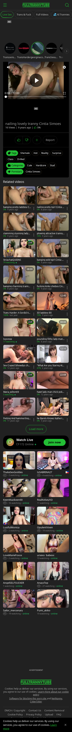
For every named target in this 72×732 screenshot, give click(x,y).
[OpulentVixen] (53, 519)
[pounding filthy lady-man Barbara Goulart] (53, 330)
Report (50, 140)
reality (44, 153)
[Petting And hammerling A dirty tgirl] (19, 410)
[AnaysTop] (53, 575)
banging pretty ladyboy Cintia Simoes (16, 207)
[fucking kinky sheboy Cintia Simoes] (53, 277)
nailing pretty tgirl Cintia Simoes (50, 207)
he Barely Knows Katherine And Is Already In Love (50, 418)
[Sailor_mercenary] (19, 602)
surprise (56, 153)
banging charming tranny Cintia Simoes (16, 286)
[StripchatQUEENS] (19, 251)
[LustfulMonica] (19, 519)
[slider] (36, 96)
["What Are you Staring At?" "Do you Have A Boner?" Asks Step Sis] (53, 357)
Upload (49, 714)
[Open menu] (5, 5)
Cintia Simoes (33, 171)
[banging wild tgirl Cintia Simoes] (53, 251)
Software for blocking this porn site (28, 698)
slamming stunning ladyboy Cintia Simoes (17, 233)
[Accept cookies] (65, 724)
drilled (20, 159)
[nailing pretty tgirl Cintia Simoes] (53, 198)
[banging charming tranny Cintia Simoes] (19, 277)
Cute (29, 165)
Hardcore (41, 165)
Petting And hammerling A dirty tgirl (17, 418)
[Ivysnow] (19, 330)
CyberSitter (36, 701)
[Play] (36, 80)
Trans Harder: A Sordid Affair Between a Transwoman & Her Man (16, 313)
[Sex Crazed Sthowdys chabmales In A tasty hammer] (19, 357)
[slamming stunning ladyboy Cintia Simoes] (19, 225)
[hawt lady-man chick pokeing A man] (53, 383)
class (10, 159)
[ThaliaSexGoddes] (19, 464)
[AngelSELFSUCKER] (19, 575)
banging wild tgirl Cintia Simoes (50, 260)
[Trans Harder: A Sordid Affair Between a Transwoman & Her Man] (19, 304)
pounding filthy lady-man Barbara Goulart (50, 339)
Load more (36, 429)
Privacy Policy (34, 714)
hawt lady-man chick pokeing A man (50, 392)
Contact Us (35, 710)
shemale (25, 153)
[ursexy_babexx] (53, 547)
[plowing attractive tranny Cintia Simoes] (53, 225)
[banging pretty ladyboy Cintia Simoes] (19, 198)
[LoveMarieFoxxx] (19, 547)
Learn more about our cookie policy (51, 693)
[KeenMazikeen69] (19, 492)
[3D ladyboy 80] (53, 304)
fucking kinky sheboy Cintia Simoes (50, 286)
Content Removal (54, 710)
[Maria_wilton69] (19, 383)
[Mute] (8, 67)
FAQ (58, 714)
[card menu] (33, 208)
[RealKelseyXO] (53, 492)
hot (35, 153)
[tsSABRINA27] (53, 464)
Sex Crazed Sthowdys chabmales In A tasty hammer (17, 365)
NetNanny (56, 698)
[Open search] (67, 5)
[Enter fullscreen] (64, 93)
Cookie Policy (15, 714)
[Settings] (64, 67)
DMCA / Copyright (15, 710)
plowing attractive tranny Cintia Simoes (50, 233)
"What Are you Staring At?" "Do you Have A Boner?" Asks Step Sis (50, 365)
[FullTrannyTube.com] (36, 5)
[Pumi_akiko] (53, 602)
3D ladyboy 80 (44, 313)
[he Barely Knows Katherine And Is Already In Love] (53, 410)
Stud (52, 165)
